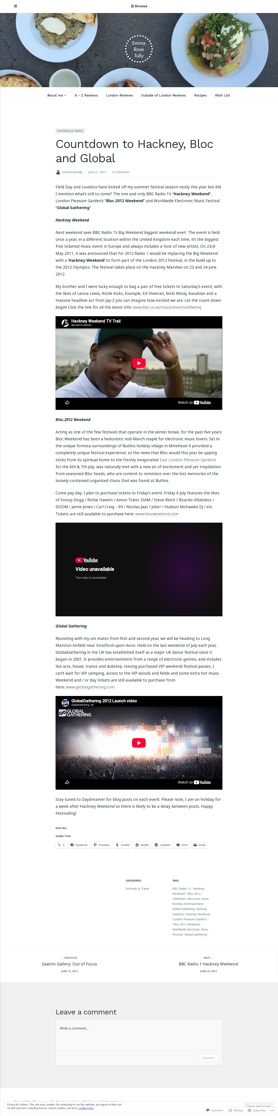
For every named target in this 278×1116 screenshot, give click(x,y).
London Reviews (119, 95)
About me (55, 95)
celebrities (179, 899)
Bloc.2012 (193, 894)
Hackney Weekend (197, 914)
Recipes (200, 95)
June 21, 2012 (97, 172)
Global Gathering (183, 909)
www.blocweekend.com (156, 514)
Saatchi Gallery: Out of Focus (69, 964)
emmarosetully (72, 172)
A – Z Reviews (86, 95)
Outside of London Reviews (163, 95)
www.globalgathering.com (90, 687)
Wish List (222, 95)
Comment (208, 1058)
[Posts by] (59, 172)
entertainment (193, 904)
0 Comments (121, 172)
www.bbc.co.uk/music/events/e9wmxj (167, 307)
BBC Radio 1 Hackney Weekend (208, 964)
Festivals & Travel (70, 130)
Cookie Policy (86, 1108)
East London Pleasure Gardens (188, 459)
